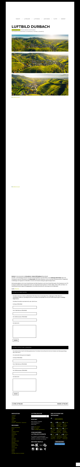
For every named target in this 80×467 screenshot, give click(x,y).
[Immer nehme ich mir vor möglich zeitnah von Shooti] (53, 437)
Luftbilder (27, 18)
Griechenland (14, 434)
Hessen (13, 435)
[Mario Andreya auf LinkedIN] (45, 448)
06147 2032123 (37, 426)
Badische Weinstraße (20, 31)
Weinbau (36, 31)
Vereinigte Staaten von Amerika (18, 453)
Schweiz (13, 449)
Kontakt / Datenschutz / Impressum (19, 422)
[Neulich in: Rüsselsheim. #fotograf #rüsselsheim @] (59, 425)
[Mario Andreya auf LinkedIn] (41, 448)
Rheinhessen (14, 443)
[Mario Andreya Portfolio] (33, 445)
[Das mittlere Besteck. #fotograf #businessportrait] (53, 425)
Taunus (13, 451)
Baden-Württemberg (30, 29)
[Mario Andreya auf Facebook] (37, 448)
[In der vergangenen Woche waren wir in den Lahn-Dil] (59, 437)
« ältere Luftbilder (17, 403)
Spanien (13, 450)
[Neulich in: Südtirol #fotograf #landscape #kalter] (65, 431)
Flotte (55, 18)
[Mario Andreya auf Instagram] (33, 448)
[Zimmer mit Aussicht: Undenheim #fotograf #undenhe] (65, 425)
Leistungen (47, 18)
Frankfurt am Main (15, 431)
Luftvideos (37, 18)
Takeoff (18, 18)
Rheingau (13, 442)
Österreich (14, 439)
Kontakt (63, 18)
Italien (13, 437)
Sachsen (13, 446)
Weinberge (41, 31)
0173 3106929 (36, 428)
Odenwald (14, 438)
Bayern (13, 428)
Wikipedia (17, 288)
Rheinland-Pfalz (15, 445)
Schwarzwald (29, 31)
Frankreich (14, 432)
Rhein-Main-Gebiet (15, 441)
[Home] (40, 10)
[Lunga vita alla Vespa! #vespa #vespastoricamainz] (53, 431)
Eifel (12, 430)
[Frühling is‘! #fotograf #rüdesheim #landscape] (65, 437)
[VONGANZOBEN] (37, 445)
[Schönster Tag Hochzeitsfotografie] (41, 445)
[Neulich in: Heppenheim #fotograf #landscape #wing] (59, 431)
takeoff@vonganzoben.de (39, 429)
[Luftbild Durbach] (40, 43)
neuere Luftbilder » (62, 403)
